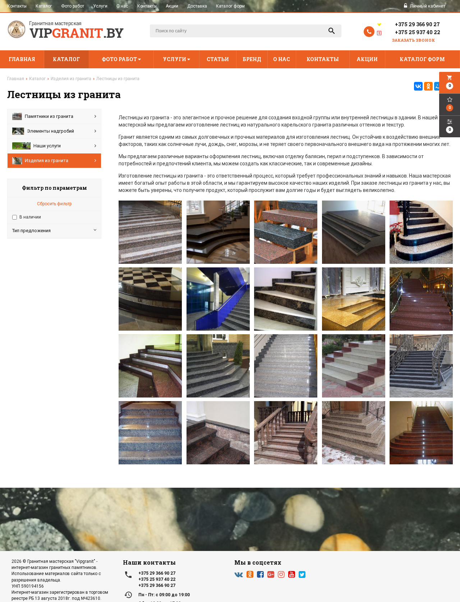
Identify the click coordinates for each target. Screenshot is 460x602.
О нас (122, 6)
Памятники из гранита (49, 116)
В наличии (30, 217)
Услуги (100, 6)
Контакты (17, 6)
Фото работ (72, 6)
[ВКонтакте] (418, 86)
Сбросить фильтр (54, 203)
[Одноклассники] (428, 86)
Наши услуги (47, 145)
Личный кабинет (427, 6)
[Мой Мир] (438, 86)
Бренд (252, 59)
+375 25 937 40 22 (417, 32)
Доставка (197, 6)
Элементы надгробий (50, 131)
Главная (22, 59)
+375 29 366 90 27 (417, 24)
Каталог (44, 6)
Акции (172, 6)
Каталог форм (230, 6)
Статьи (218, 59)
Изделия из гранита (46, 160)
